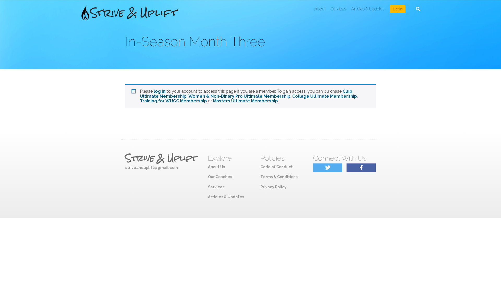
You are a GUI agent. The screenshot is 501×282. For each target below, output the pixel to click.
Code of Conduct (276, 166)
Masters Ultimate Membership (245, 100)
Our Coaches (220, 176)
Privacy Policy (273, 187)
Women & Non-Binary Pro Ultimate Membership (239, 96)
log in (159, 91)
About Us (216, 166)
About (319, 9)
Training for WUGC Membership (173, 100)
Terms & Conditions (278, 176)
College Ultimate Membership (324, 96)
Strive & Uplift (161, 158)
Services (338, 9)
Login (397, 9)
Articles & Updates (367, 9)
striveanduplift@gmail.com (151, 167)
